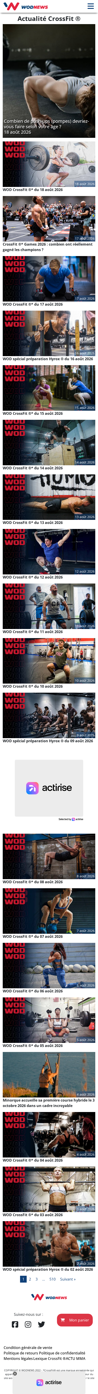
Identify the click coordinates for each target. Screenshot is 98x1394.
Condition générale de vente (28, 1347)
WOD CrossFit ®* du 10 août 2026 (33, 686)
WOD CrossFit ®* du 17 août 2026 (33, 304)
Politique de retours (21, 1353)
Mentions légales (18, 1358)
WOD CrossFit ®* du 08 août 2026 (33, 881)
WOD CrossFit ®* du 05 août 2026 (33, 1045)
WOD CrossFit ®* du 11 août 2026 (33, 631)
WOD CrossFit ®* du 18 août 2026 (33, 189)
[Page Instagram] (28, 1325)
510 (52, 1279)
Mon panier (78, 1320)
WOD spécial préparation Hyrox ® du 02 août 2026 (48, 1269)
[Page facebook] (15, 1325)
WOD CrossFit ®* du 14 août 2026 (33, 468)
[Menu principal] (90, 6)
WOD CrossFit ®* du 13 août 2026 (33, 522)
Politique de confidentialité (62, 1353)
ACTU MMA (75, 1358)
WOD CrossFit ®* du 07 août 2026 (33, 936)
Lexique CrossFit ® (49, 1358)
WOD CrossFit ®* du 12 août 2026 (33, 577)
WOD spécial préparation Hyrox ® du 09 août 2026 (48, 740)
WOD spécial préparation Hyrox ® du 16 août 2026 (48, 358)
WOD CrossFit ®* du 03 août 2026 (33, 1214)
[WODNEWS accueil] (26, 6)
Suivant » (68, 1279)
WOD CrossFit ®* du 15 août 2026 (33, 413)
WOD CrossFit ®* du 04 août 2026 (33, 1160)
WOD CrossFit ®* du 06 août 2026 (33, 991)
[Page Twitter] (41, 1325)
